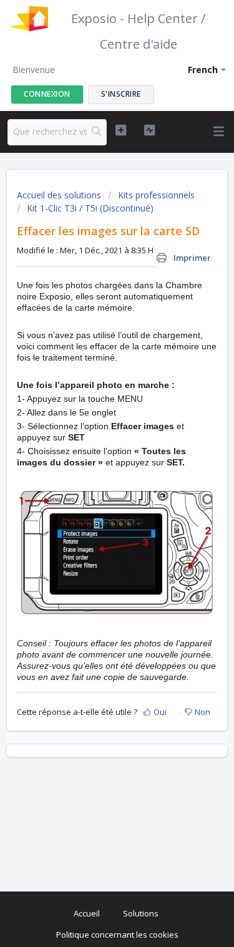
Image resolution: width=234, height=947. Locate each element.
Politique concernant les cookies (117, 934)
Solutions (140, 913)
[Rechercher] (96, 132)
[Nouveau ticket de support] (120, 130)
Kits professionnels (156, 195)
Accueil (87, 913)
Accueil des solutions (60, 195)
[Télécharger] (94, 470)
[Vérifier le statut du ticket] (149, 130)
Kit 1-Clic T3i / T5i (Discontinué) (90, 208)
